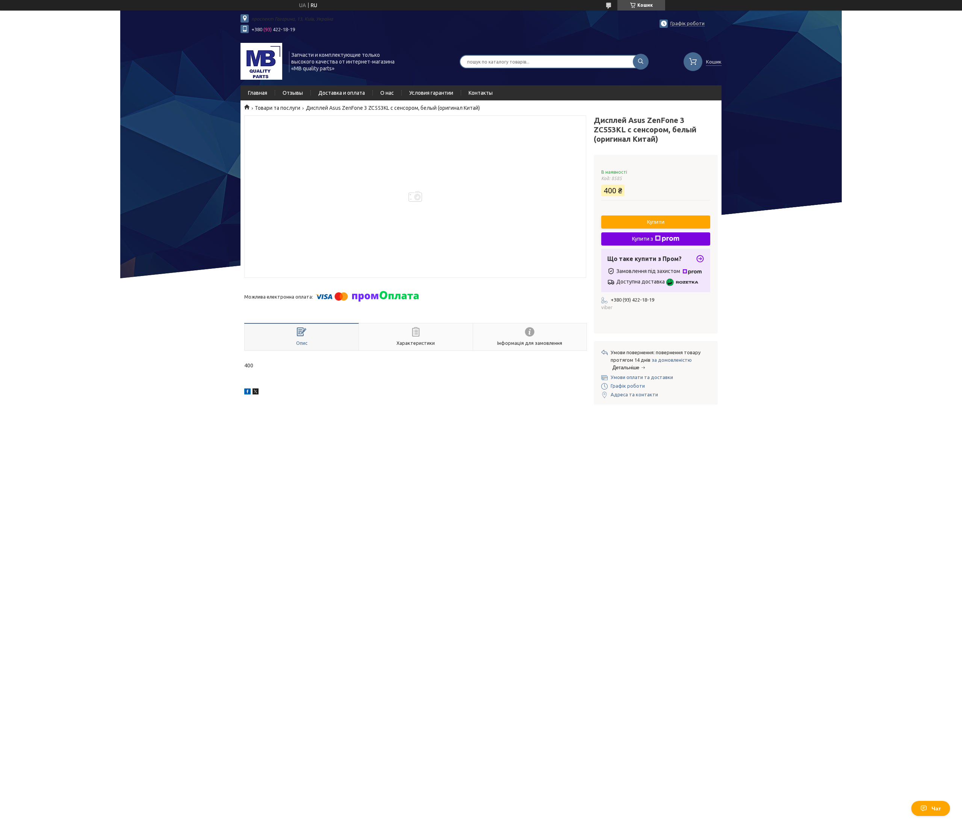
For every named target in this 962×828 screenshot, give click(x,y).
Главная (257, 93)
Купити (655, 222)
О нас (387, 93)
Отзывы (293, 93)
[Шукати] (641, 62)
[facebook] (247, 393)
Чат (936, 808)
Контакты (481, 93)
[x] (256, 393)
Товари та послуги (277, 108)
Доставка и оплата (341, 93)
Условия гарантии (431, 93)
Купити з (642, 239)
